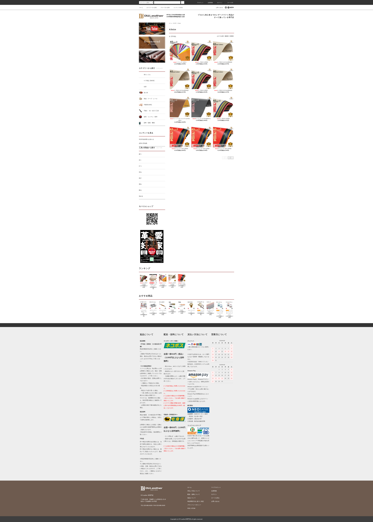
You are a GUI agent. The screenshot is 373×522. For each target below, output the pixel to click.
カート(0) (230, 2)
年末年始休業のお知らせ (146, 139)
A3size (179, 23)
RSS (188, 508)
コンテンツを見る (178, 7)
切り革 (174, 23)
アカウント (200, 2)
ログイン (219, 2)
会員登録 (210, 2)
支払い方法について (193, 491)
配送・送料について (193, 494)
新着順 (232, 36)
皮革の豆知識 (143, 143)
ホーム (141, 7)
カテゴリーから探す (151, 7)
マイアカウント (216, 487)
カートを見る (215, 498)
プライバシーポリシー (194, 505)
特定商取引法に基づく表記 (195, 501)
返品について (191, 498)
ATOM (193, 508)
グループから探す (165, 7)
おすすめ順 (220, 36)
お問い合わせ (219, 7)
